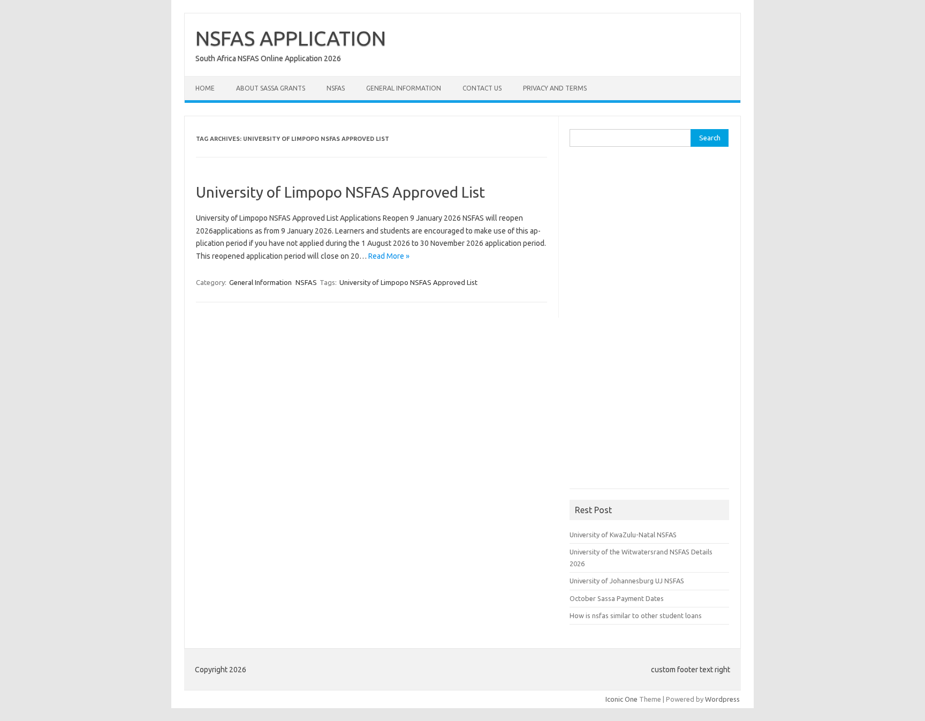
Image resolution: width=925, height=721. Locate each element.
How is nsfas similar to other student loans (636, 615)
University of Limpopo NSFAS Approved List (340, 192)
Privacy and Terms (555, 88)
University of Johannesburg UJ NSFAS (627, 580)
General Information (403, 88)
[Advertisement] (650, 321)
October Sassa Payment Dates (617, 598)
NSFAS (336, 88)
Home (205, 88)
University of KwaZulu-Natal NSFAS (623, 534)
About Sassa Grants (270, 88)
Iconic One (621, 699)
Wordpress (722, 699)
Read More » (389, 256)
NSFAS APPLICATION (290, 38)
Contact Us (482, 88)
